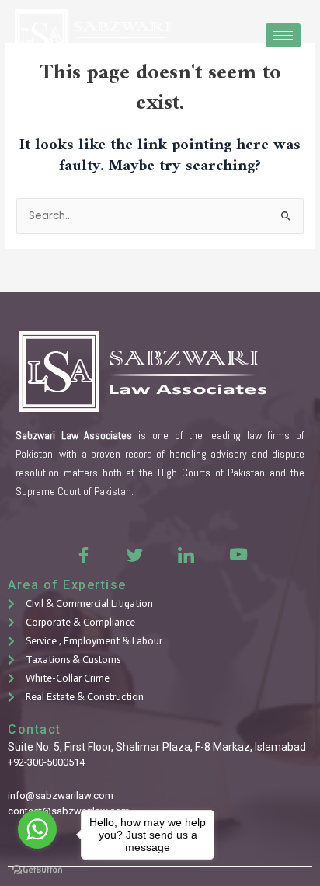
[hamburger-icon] (283, 35)
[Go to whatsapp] (37, 829)
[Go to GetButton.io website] (37, 870)
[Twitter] (134, 554)
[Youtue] (236, 554)
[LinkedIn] (185, 554)
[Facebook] (83, 554)
